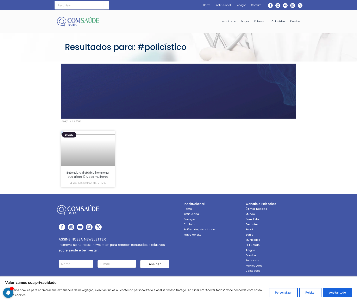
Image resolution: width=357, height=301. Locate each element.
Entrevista (252, 260)
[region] (178, 288)
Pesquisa (252, 224)
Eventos (251, 255)
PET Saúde (253, 245)
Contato (189, 224)
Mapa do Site (192, 235)
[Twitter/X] (98, 227)
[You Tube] (285, 5)
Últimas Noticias (256, 209)
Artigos (250, 250)
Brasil (249, 229)
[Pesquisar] (106, 5)
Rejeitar (310, 292)
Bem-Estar (253, 219)
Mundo (250, 214)
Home (188, 209)
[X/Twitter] (300, 5)
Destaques (253, 271)
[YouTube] (80, 227)
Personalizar (283, 292)
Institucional (192, 214)
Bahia (249, 235)
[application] (234, 21)
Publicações (254, 266)
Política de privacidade (199, 229)
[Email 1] (292, 5)
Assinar (155, 264)
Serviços (189, 219)
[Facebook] (270, 5)
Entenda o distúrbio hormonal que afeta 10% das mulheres (88, 175)
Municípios (253, 240)
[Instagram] (277, 5)
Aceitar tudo (337, 292)
